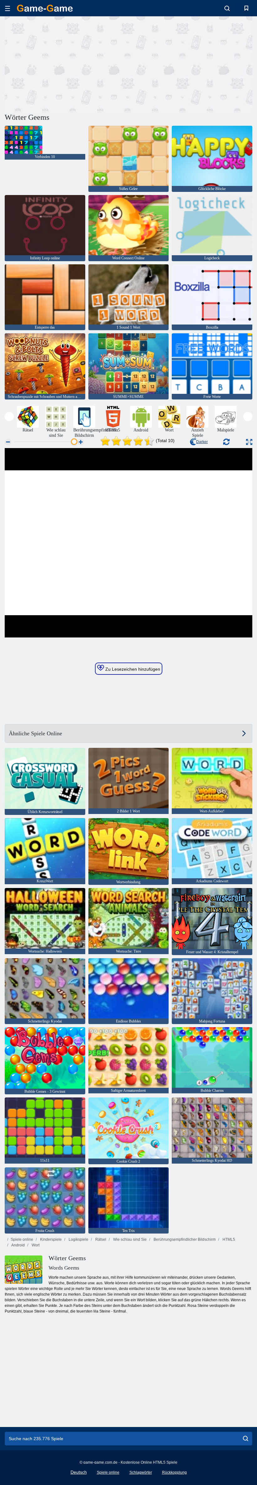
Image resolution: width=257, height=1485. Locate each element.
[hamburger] (7, 8)
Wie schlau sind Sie (129, 1239)
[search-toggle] (227, 8)
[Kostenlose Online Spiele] (45, 8)
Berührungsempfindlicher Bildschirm (184, 1239)
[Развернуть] (249, 442)
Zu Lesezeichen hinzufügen (132, 669)
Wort (35, 1245)
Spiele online (22, 1239)
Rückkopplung (174, 1472)
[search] (245, 1438)
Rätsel (100, 1239)
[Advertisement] (66, 64)
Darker (202, 442)
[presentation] (9, 416)
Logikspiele (78, 1239)
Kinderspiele (50, 1239)
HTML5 (228, 1239)
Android (18, 1245)
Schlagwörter (140, 1472)
